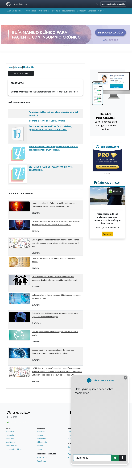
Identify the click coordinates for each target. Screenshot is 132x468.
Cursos (101, 10)
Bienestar (81, 10)
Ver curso (107, 234)
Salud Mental (10, 442)
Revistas (40, 445)
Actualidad (31, 10)
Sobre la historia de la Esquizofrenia (47, 120)
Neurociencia (68, 10)
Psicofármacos (42, 438)
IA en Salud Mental (15, 10)
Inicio (10, 67)
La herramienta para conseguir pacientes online (106, 121)
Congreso (92, 10)
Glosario (18, 67)
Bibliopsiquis (42, 442)
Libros (39, 449)
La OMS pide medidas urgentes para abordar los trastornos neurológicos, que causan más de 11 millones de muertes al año (55, 243)
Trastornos (10, 438)
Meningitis (28, 67)
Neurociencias (11, 445)
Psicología (55, 10)
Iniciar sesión (42, 457)
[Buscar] (97, 4)
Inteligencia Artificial (13, 449)
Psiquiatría (43, 10)
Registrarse (41, 461)
